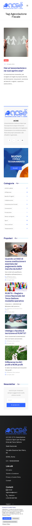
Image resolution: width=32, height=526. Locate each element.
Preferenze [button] (16, 518)
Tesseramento (9, 228)
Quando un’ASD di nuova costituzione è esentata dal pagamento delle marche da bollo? (15, 264)
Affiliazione (8, 192)
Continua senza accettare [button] (10, 521)
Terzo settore (9, 224)
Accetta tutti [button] (7, 518)
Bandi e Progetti (9, 196)
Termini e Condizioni (12, 473)
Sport (6, 60)
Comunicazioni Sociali (11, 204)
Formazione (8, 212)
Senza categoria (9, 216)
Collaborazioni (9, 200)
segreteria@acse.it (11, 492)
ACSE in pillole (9, 188)
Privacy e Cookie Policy (13, 477)
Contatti (8, 480)
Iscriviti (16, 405)
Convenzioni (8, 208)
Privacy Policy (6, 524)
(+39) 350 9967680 (11, 498)
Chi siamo (9, 470)
